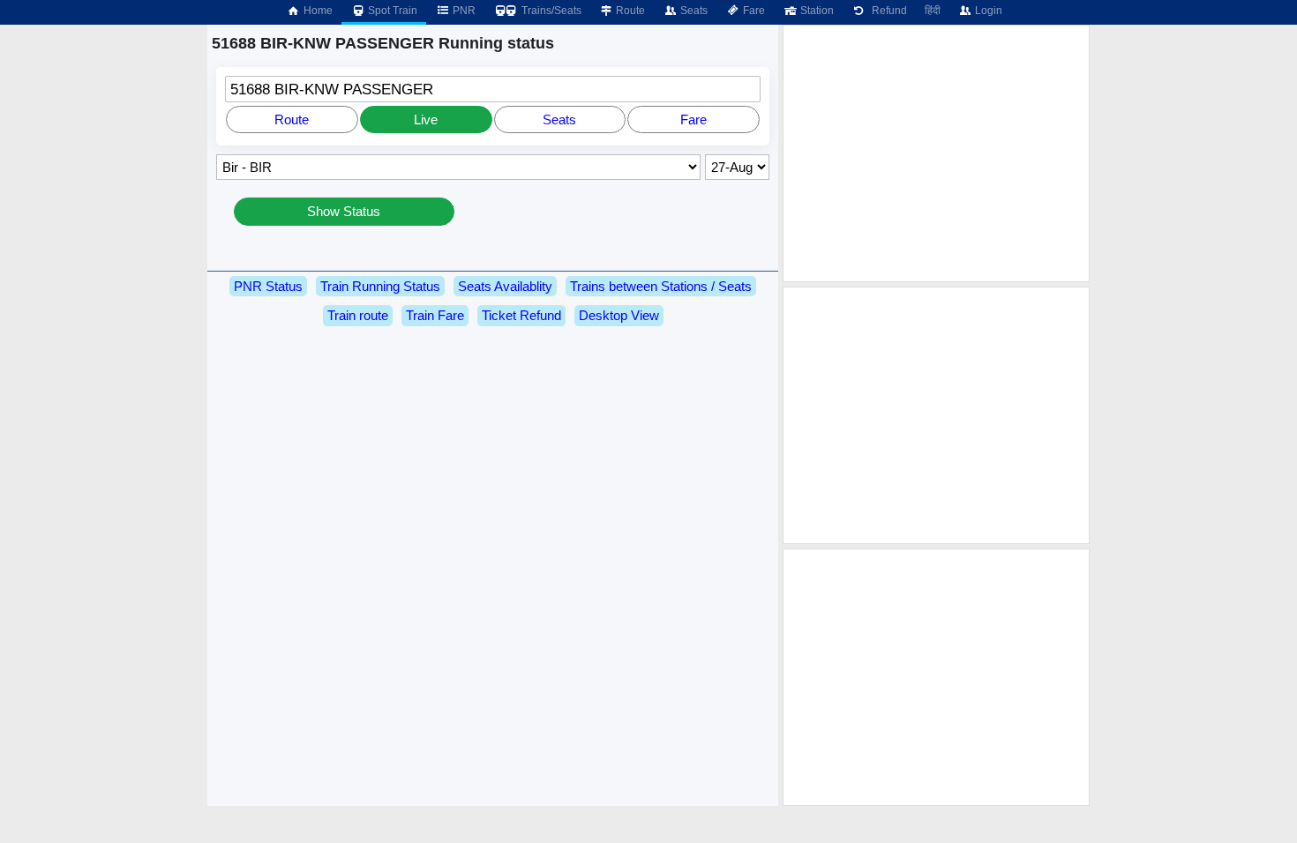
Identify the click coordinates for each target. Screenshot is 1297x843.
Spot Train (391, 10)
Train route (357, 315)
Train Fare (435, 315)
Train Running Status (380, 286)
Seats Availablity (505, 286)
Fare (752, 10)
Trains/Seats (550, 10)
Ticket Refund (521, 315)
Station (816, 10)
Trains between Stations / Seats (661, 286)
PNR (463, 10)
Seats (693, 10)
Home (317, 10)
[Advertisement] (936, 153)
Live (426, 119)
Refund (886, 10)
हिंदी (933, 10)
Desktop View (619, 315)
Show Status (343, 211)
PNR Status (268, 286)
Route (629, 10)
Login (987, 10)
